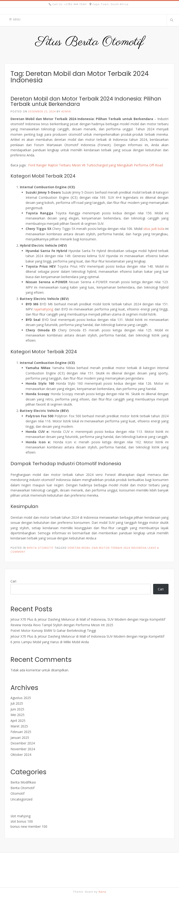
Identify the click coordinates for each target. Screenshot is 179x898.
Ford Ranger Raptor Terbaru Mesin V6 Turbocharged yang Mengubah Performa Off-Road (95, 165)
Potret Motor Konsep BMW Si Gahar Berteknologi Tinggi (53, 630)
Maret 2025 (19, 726)
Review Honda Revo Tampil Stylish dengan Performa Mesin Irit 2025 (61, 625)
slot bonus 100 (21, 821)
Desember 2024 (22, 743)
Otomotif (17, 793)
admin (66, 111)
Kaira (102, 891)
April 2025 (17, 720)
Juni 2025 (17, 709)
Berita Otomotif (40, 547)
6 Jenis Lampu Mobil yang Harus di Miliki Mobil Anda (49, 642)
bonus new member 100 (28, 826)
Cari (13, 581)
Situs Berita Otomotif (89, 42)
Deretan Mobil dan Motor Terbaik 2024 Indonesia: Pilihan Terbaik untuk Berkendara (85, 101)
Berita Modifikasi (23, 782)
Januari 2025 (19, 737)
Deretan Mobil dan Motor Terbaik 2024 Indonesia (107, 547)
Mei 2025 (17, 715)
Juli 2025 (16, 703)
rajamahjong (43, 309)
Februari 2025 (20, 732)
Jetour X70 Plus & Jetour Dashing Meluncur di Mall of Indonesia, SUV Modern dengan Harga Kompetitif (87, 619)
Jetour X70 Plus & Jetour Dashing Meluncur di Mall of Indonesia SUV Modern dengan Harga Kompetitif (87, 636)
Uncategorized (21, 799)
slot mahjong (20, 816)
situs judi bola (153, 228)
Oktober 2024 (20, 754)
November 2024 (22, 749)
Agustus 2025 (20, 698)
